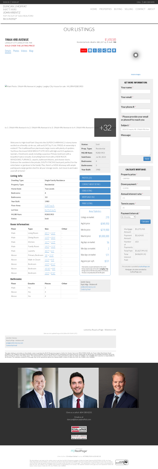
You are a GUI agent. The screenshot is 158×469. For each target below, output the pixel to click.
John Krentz (11, 12)
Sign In (6, 2)
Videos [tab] (24, 51)
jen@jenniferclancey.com (88, 287)
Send (147, 159)
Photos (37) (87, 177)
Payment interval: (130, 213)
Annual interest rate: (131, 194)
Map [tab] (31, 51)
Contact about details (91, 184)
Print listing (87, 203)
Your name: (126, 87)
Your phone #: (128, 107)
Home (93, 9)
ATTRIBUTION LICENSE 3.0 (92, 456)
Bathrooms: (16, 279)
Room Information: (20, 224)
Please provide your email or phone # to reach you (134, 118)
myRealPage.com (144, 266)
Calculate (145, 222)
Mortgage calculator (96, 197)
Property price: (128, 174)
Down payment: (129, 184)
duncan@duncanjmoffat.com (79, 419)
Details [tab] (8, 51)
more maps (135, 74)
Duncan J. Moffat (15, 6)
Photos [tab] (16, 51)
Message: (126, 135)
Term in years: (128, 203)
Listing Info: (16, 175)
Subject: (125, 125)
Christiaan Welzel (72, 456)
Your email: (126, 97)
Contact (140, 9)
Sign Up (15, 2)
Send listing (87, 190)
